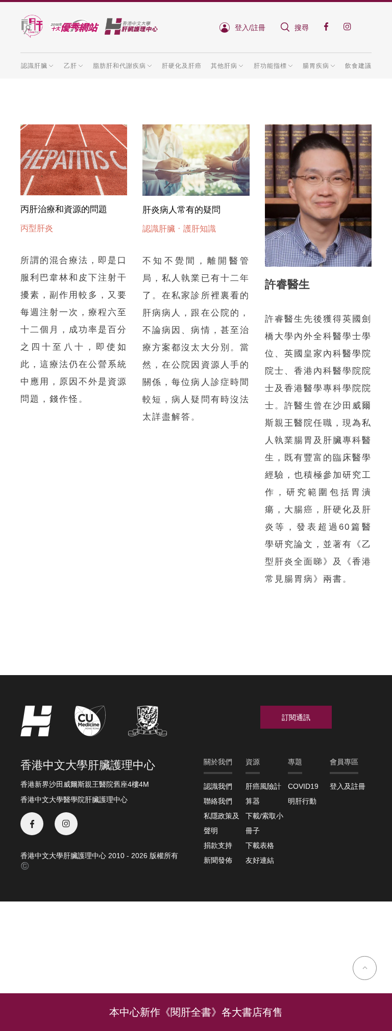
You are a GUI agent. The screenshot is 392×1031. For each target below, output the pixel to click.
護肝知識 (199, 228)
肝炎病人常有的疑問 (181, 210)
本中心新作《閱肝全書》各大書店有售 (196, 1012)
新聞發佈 (218, 860)
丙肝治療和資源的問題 (63, 209)
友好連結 (260, 860)
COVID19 (303, 786)
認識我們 (218, 786)
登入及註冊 (347, 786)
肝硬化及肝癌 (182, 65)
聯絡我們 (218, 801)
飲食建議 (358, 65)
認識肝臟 (158, 228)
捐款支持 (218, 845)
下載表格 (260, 845)
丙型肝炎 (36, 228)
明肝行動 (302, 801)
